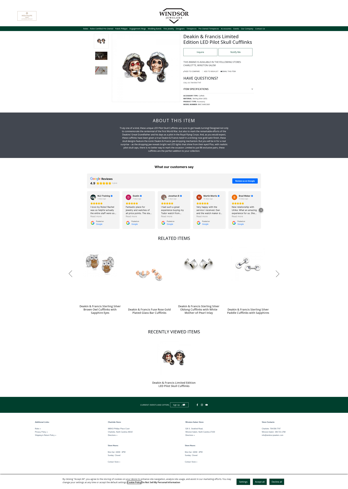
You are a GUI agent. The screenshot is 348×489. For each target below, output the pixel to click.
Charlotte (189, 65)
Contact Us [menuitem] (260, 28)
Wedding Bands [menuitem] (154, 28)
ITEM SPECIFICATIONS (196, 89)
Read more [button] (96, 216)
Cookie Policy (134, 482)
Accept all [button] (260, 481)
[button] (101, 41)
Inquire (200, 52)
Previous (70, 273)
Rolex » (38, 429)
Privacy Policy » (41, 432)
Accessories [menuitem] (226, 28)
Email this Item (229, 71)
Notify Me (235, 52)
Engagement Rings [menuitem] (137, 28)
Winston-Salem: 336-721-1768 (273, 432)
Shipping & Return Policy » (45, 435)
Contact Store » (114, 462)
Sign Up (176, 405)
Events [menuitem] (236, 28)
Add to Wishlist (211, 71)
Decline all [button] (277, 481)
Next (277, 273)
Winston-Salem (206, 65)
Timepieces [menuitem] (192, 28)
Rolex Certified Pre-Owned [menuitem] (101, 28)
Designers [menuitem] (180, 28)
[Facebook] (197, 405)
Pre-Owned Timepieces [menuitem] (208, 28)
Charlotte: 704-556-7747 (271, 429)
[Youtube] (206, 405)
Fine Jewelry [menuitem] (168, 28)
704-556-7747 (195, 83)
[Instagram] (202, 405)
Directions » (112, 435)
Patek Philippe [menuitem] (121, 28)
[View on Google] (93, 197)
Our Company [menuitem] (247, 28)
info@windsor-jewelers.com (272, 435)
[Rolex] (320, 16)
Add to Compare (192, 71)
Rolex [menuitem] (85, 28)
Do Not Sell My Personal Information (161, 482)
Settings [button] (243, 481)
